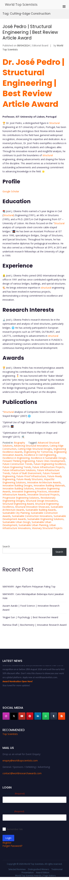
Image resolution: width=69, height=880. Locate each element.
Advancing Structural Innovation (31, 445)
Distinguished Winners (38, 869)
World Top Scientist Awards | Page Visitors (35, 875)
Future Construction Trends (17, 464)
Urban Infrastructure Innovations (29, 526)
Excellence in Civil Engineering (40, 454)
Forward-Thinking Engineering (19, 461)
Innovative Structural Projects (43, 494)
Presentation (28, 872)
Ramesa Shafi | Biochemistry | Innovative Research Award (34, 624)
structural (48, 155)
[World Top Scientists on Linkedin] (37, 716)
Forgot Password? (12, 845)
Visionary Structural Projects (47, 528)
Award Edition (42, 872)
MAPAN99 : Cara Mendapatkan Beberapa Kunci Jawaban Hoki (33, 596)
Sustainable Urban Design (16, 522)
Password (13, 811)
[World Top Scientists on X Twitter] (13, 716)
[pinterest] (29, 716)
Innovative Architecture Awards (44, 482)
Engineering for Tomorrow (38, 451)
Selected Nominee (17, 869)
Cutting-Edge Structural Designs (35, 448)
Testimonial (56, 869)
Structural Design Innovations (42, 500)
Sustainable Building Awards (41, 509)
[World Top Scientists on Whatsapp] (45, 716)
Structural (54, 123)
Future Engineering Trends (17, 467)
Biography (19, 442)
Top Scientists (10, 734)
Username (14, 793)
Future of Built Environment (26, 473)
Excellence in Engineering (16, 457)
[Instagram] (6, 716)
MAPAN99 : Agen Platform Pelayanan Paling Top (29, 586)
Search (6, 546)
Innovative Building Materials (49, 485)
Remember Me (15, 829)
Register (7, 842)
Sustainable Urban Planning (33, 525)
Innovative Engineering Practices (29, 491)
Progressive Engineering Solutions (21, 497)
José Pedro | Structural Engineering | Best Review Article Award (30, 32)
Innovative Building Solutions (18, 488)
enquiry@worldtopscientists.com (20, 760)
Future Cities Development (50, 461)
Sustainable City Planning (16, 512)
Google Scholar (11, 191)
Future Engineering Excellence (50, 464)
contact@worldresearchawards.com (22, 773)
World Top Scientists (21, 4)
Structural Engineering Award (18, 503)
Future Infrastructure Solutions (19, 470)
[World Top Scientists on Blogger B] (61, 716)
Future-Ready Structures (29, 479)
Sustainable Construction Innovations (32, 516)
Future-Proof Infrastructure (31, 476)
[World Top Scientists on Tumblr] (53, 716)
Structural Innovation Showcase (32, 506)
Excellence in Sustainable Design (48, 457)
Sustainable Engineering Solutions (45, 519)
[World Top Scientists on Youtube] (21, 716)
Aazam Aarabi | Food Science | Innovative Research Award (31, 607)
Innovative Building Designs (17, 485)
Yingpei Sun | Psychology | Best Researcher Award (30, 617)
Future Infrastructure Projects (48, 467)
